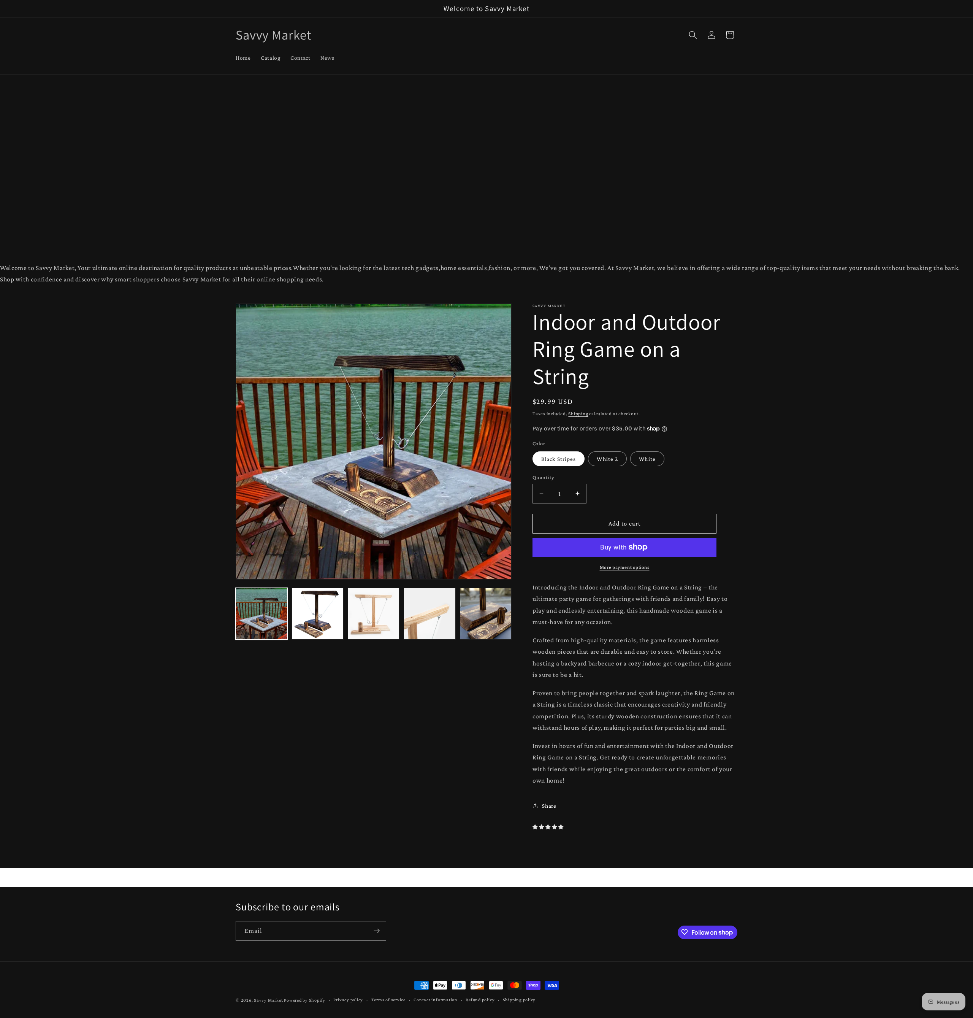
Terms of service (388, 999)
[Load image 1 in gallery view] (261, 614)
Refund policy (480, 999)
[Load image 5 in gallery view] (486, 614)
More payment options (625, 567)
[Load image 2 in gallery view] (317, 614)
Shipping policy (519, 999)
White (647, 458)
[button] (693, 35)
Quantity (543, 477)
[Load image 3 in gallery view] (373, 614)
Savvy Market (268, 1000)
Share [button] (549, 805)
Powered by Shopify (304, 1000)
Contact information (436, 999)
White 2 (607, 458)
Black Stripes (558, 458)
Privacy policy (348, 999)
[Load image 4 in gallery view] (429, 614)
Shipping (578, 413)
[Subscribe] (377, 931)
